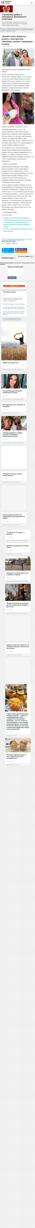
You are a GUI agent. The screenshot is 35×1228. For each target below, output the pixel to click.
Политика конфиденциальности (12, 319)
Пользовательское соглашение (11, 318)
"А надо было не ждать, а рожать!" (15, 533)
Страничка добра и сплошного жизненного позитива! (14, 16)
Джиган (21, 74)
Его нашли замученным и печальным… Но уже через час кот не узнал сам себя (14, 307)
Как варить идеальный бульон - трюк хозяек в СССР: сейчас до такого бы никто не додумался (17, 933)
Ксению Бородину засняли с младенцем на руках (13, 391)
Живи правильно (7, 482)
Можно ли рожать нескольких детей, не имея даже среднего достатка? (17, 604)
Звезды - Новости (11, 243)
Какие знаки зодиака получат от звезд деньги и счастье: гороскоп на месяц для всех (14, 313)
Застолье (8, 735)
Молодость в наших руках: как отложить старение (17, 573)
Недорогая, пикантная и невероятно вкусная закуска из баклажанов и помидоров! (17, 1156)
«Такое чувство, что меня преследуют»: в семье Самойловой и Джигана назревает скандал (16, 224)
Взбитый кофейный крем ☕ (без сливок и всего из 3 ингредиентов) (16, 756)
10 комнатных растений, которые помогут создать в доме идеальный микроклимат (17, 964)
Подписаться (14, 286)
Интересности (6, 413)
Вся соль (2, 29)
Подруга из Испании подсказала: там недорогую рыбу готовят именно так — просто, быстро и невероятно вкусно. (16, 902)
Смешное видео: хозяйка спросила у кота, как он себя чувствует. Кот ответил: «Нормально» (12, 299)
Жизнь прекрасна (10, 941)
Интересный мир (7, 524)
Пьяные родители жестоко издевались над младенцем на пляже (14, 516)
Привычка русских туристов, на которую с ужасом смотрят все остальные (17, 646)
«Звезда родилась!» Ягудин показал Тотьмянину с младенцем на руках (12, 434)
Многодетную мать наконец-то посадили (14, 405)
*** (4, 295)
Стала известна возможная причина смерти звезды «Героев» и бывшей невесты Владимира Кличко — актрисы (17, 1216)
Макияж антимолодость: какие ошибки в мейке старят (17, 814)
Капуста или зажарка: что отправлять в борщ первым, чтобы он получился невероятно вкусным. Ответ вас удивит (16, 1124)
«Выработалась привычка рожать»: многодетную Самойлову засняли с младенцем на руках (16, 30)
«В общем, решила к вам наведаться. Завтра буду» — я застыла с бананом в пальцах (17, 1090)
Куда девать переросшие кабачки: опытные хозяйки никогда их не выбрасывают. (17, 785)
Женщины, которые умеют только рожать (12, 474)
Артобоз (8, 1050)
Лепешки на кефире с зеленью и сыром (14, 304)
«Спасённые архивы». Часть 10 (17, 1043)
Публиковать (12, 277)
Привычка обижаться (10, 363)
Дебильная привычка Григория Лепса (17, 546)
